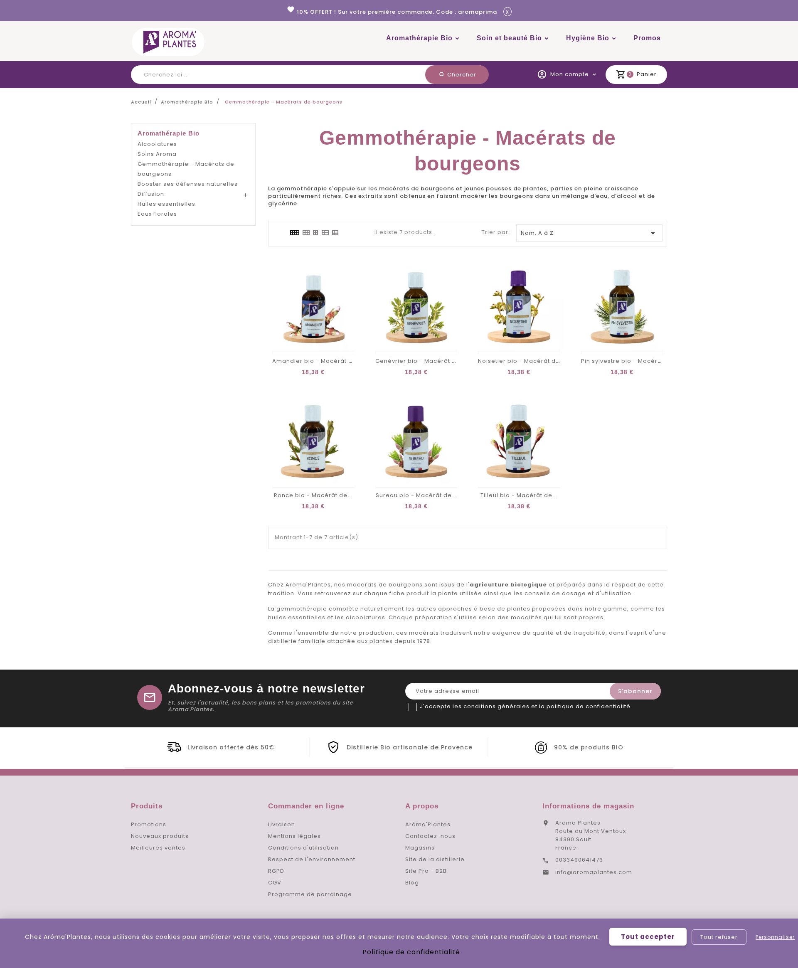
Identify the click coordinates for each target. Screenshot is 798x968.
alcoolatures (365, 617)
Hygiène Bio (587, 38)
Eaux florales (157, 214)
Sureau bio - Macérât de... (416, 495)
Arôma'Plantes (428, 824)
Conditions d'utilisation (303, 848)
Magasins (420, 848)
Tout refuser (719, 937)
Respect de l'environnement (311, 859)
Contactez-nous (430, 836)
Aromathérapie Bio (419, 38)
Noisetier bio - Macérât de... (521, 361)
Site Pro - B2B (426, 871)
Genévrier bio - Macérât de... (420, 361)
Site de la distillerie (435, 859)
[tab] (294, 233)
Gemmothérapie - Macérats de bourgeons (186, 169)
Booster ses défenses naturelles (188, 184)
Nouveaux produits (160, 836)
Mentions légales (294, 836)
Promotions (148, 824)
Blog (412, 883)
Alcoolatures (157, 144)
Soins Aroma (157, 154)
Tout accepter (648, 936)
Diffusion (151, 194)
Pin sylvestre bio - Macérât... (625, 361)
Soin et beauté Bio (509, 38)
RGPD (276, 871)
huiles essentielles (296, 617)
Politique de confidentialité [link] (411, 952)
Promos (647, 38)
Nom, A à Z (589, 233)
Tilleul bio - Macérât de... (518, 495)
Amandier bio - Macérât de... (317, 361)
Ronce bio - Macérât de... (313, 495)
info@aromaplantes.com (593, 872)
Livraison (281, 824)
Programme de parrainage (310, 894)
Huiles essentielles (166, 204)
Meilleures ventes (158, 848)
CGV (274, 883)
